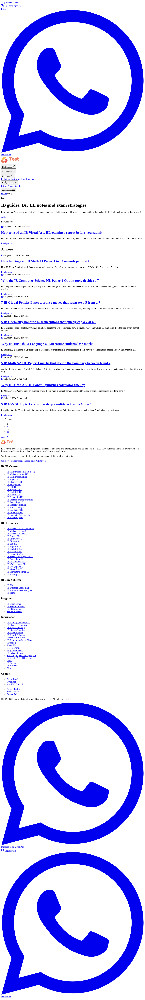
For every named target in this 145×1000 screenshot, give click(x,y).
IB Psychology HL (15, 502)
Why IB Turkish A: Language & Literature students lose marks (47, 344)
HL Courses (7, 167)
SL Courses (7, 172)
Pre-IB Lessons (14, 609)
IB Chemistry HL (15, 482)
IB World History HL (16, 507)
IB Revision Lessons (16, 606)
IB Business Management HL (20, 500)
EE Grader (11, 665)
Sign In (17, 186)
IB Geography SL (15, 567)
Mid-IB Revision (14, 611)
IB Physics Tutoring (16, 627)
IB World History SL (16, 564)
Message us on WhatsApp (34, 461)
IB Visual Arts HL (15, 512)
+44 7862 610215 (13, 6)
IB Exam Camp (14, 604)
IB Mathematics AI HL (17, 477)
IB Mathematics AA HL (17, 474)
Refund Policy (13, 694)
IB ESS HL (12, 487)
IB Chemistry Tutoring (17, 625)
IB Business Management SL (20, 556)
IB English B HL (14, 492)
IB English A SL (14, 546)
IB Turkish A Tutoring (17, 635)
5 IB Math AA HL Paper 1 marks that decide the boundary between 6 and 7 (55, 363)
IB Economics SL (15, 554)
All (2, 217)
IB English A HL (14, 489)
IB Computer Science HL (18, 515)
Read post (6, 243)
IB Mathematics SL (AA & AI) (20, 528)
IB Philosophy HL (15, 517)
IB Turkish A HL (14, 494)
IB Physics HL (13, 479)
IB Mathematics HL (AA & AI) (21, 472)
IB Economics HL (15, 497)
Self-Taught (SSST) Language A (21, 655)
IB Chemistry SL (14, 539)
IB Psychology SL (15, 559)
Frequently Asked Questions (19, 658)
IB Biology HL (14, 484)
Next (3, 437)
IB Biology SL (13, 541)
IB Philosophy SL (15, 574)
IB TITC (11, 593)
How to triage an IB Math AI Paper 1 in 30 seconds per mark (45, 261)
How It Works (27, 179)
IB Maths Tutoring (15, 632)
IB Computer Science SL (18, 572)
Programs (6, 176)
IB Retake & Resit (15, 653)
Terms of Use (13, 691)
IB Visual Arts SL (15, 569)
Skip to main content (10, 2)
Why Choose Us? (15, 650)
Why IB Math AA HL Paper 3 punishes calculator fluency (43, 385)
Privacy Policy (13, 689)
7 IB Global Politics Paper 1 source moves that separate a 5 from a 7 (50, 302)
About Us (11, 645)
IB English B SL (14, 549)
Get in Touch (13, 679)
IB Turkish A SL (14, 551)
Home (4, 193)
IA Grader (11, 663)
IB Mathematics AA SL (17, 531)
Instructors (16, 179)
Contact (11, 186)
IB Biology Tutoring (16, 630)
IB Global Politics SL (16, 561)
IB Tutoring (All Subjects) (18, 622)
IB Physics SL (13, 536)
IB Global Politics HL (16, 505)
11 (8, 431)
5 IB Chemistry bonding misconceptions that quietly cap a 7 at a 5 (48, 322)
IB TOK (10, 585)
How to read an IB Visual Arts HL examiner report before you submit (51, 232)
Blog (3, 9)
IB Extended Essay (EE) (18, 588)
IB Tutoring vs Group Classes (20, 640)
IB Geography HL (15, 510)
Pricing (4, 186)
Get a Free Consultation (11, 461)
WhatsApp (11, 682)
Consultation (10, 851)
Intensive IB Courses (16, 637)
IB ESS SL (12, 544)
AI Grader (10, 183)
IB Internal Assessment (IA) (19, 590)
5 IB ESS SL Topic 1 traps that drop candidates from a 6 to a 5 (46, 404)
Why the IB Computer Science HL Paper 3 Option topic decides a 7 (50, 280)
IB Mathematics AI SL (17, 533)
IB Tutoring (6, 179)
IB (5, 217)
